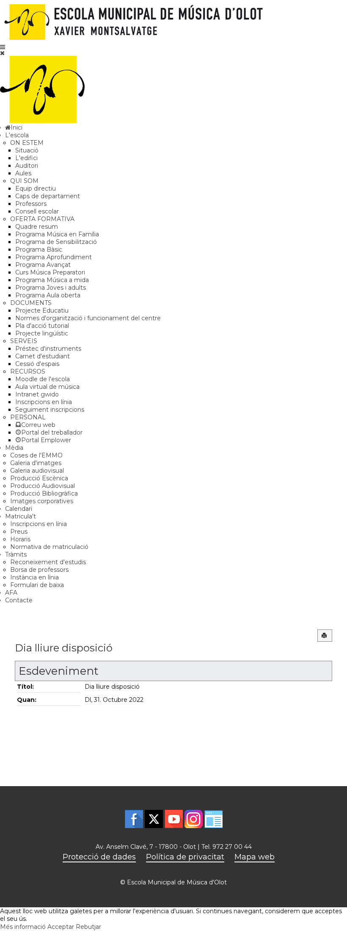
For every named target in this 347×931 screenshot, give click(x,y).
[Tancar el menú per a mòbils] (2, 53)
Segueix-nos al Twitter (154, 819)
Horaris (20, 539)
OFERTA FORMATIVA (42, 219)
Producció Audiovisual (42, 486)
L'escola (17, 135)
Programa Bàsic (38, 249)
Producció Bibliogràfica (44, 493)
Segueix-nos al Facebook (134, 819)
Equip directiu (35, 188)
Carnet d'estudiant (42, 356)
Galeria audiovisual (37, 470)
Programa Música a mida (52, 280)
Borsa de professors (39, 570)
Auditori (26, 165)
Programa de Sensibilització (56, 242)
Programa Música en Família (57, 234)
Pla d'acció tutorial (42, 326)
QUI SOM (24, 181)
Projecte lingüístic (41, 333)
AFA (11, 592)
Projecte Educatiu (42, 310)
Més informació (23, 927)
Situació (27, 150)
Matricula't (20, 516)
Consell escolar (37, 211)
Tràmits (16, 554)
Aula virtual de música (47, 387)
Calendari (18, 509)
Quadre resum (36, 226)
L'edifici (26, 158)
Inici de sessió (213, 819)
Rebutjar (88, 927)
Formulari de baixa (37, 585)
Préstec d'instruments (48, 348)
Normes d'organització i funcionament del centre (88, 318)
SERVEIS (23, 341)
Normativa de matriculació (49, 547)
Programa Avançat (43, 265)
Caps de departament (47, 196)
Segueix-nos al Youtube (174, 819)
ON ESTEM (27, 143)
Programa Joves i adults (50, 287)
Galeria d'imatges (35, 463)
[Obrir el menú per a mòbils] (2, 47)
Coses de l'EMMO (36, 455)
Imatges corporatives (41, 501)
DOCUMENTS (31, 303)
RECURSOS (27, 371)
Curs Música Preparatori (50, 272)
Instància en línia (34, 577)
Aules (23, 173)
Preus (19, 531)
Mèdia (14, 448)
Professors (31, 204)
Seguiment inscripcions (49, 409)
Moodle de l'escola (42, 379)
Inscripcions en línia (43, 402)
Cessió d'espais (37, 364)
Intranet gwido (37, 394)
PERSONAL (28, 417)
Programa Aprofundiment (53, 257)
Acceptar (60, 927)
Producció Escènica (39, 478)
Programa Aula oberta (47, 295)
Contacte (19, 600)
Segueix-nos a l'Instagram (194, 819)
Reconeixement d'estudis (48, 562)
